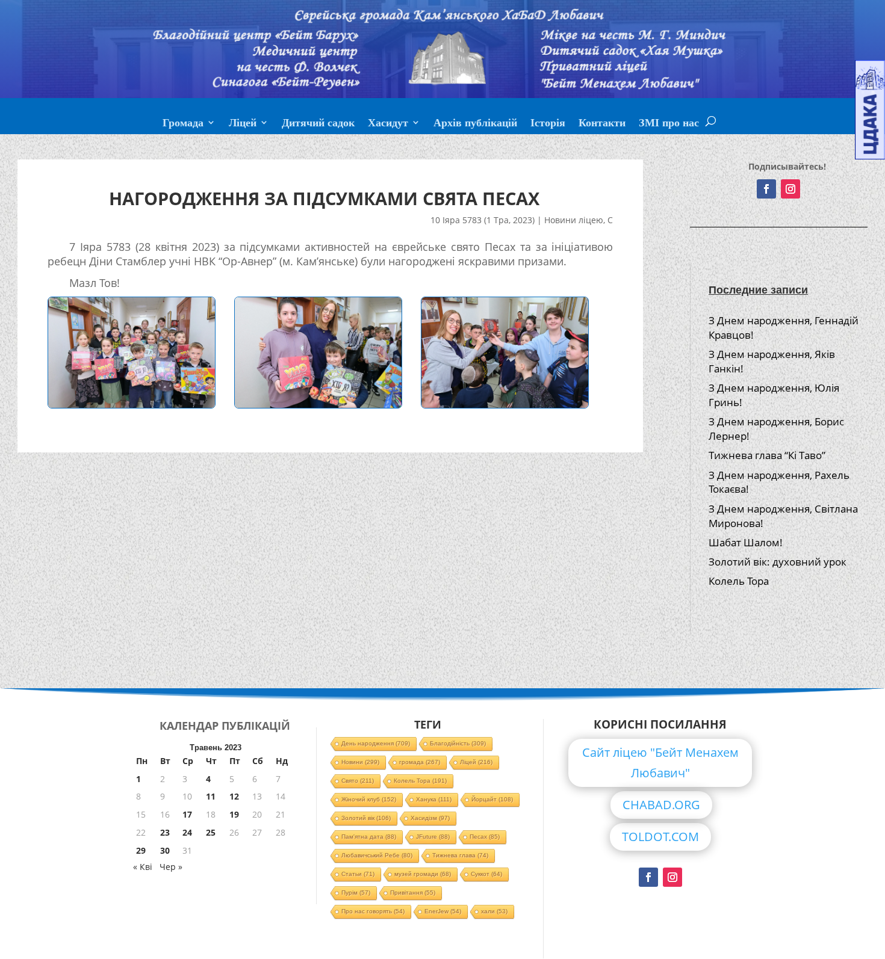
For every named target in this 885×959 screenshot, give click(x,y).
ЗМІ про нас (669, 124)
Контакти (602, 124)
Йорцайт (492, 799)
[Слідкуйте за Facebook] (766, 189)
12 (234, 796)
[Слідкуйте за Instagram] (790, 189)
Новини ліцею (573, 220)
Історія (547, 124)
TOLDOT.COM (660, 836)
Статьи (357, 874)
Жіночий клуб (368, 799)
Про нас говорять (373, 911)
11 (211, 796)
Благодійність (458, 743)
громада (419, 762)
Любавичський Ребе (376, 855)
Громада (183, 124)
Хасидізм (430, 818)
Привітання (412, 892)
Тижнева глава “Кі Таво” (767, 455)
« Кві (142, 866)
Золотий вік (366, 818)
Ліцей (242, 124)
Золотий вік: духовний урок (777, 562)
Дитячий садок (318, 124)
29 (141, 850)
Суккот (486, 874)
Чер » (171, 866)
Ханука (434, 799)
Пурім (355, 892)
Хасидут (388, 124)
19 (234, 814)
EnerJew (442, 911)
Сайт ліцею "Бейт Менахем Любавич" (660, 762)
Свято (357, 780)
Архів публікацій (475, 124)
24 (187, 832)
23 (165, 832)
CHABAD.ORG (661, 805)
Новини (360, 762)
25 (211, 832)
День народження (375, 743)
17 (187, 814)
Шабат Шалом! (746, 542)
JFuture (433, 836)
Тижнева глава (460, 855)
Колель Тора (739, 581)
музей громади (422, 874)
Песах (485, 836)
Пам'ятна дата (368, 836)
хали (494, 911)
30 (165, 850)
